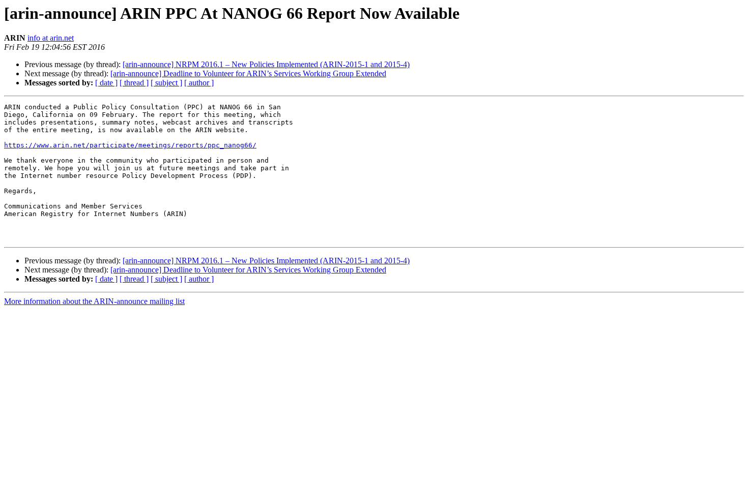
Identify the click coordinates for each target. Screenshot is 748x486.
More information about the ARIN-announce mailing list (94, 301)
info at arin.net (50, 38)
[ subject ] (166, 82)
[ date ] (106, 82)
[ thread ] (134, 82)
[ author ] (199, 82)
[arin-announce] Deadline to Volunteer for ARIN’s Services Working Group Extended (248, 73)
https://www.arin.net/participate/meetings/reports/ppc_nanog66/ (130, 145)
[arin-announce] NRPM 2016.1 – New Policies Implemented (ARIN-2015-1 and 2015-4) (266, 64)
